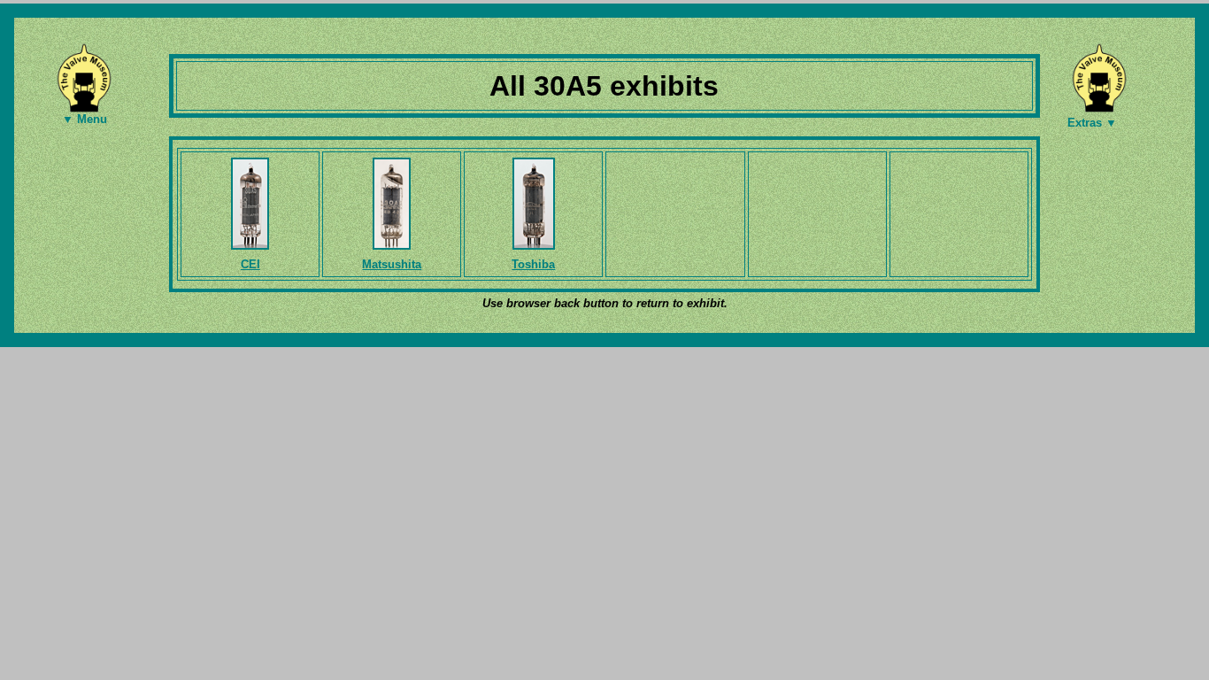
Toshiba (533, 264)
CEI (250, 264)
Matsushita (391, 264)
